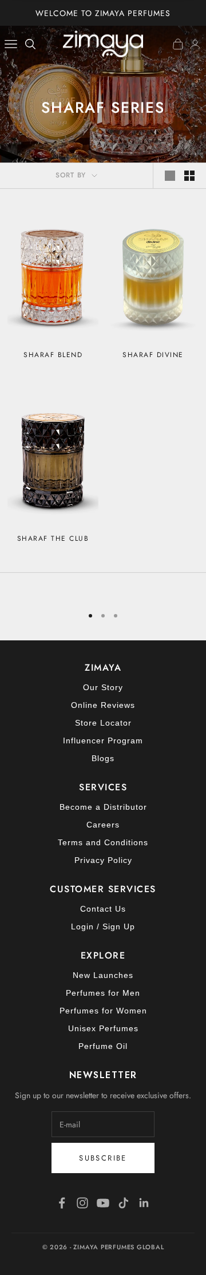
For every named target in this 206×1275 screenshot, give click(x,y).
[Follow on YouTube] (103, 1203)
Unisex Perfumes (103, 1028)
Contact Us (103, 908)
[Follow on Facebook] (62, 1203)
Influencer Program (103, 740)
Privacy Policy (103, 860)
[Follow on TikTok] (123, 1203)
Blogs (103, 758)
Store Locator (103, 722)
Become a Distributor (103, 806)
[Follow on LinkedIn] (144, 1203)
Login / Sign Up (103, 926)
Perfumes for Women (103, 1010)
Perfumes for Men (103, 992)
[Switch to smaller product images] (189, 176)
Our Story (103, 687)
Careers (103, 824)
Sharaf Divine (153, 354)
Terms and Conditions (103, 842)
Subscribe (102, 1158)
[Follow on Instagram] (82, 1203)
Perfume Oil (103, 1046)
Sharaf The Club (53, 538)
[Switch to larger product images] (170, 176)
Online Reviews (103, 705)
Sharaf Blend (52, 354)
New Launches (103, 975)
